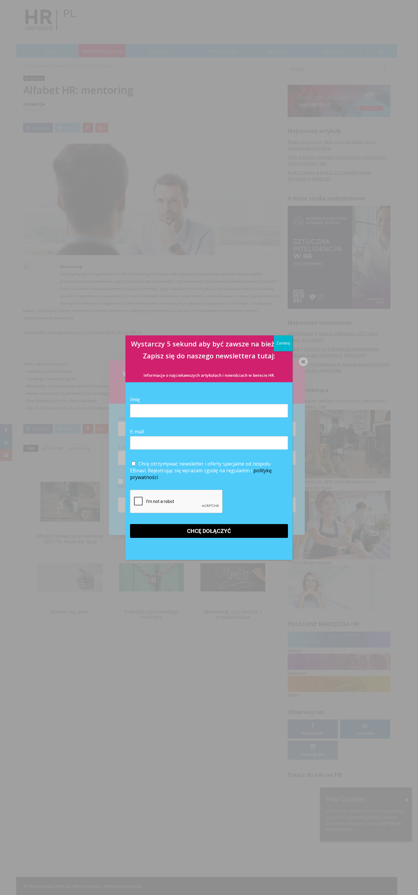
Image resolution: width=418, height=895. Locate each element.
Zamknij (283, 343)
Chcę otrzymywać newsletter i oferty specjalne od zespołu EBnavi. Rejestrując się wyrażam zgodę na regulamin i (201, 470)
